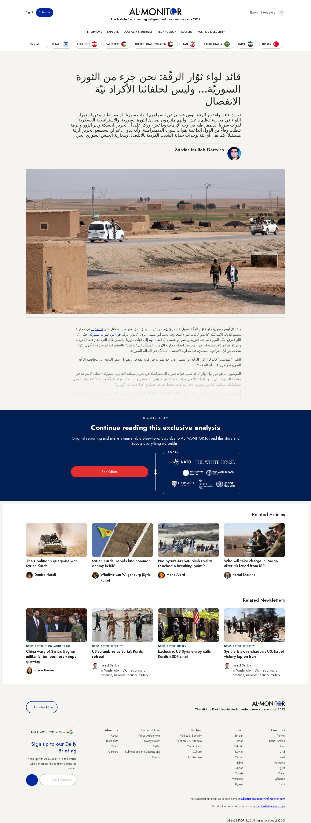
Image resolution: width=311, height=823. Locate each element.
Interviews (94, 32)
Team (114, 746)
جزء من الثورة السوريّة (105, 334)
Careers (113, 751)
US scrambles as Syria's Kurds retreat (117, 654)
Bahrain (238, 746)
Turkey (281, 735)
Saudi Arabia (277, 741)
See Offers (110, 471)
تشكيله (151, 393)
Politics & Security (211, 32)
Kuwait (239, 751)
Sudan (239, 768)
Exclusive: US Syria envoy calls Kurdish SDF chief (184, 654)
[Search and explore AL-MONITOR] (281, 12)
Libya (240, 762)
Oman (239, 741)
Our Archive (194, 757)
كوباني (120, 384)
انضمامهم (155, 339)
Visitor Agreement (149, 735)
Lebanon (280, 779)
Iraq (240, 730)
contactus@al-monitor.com (269, 806)
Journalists (112, 741)
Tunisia (239, 773)
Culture (186, 32)
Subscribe (44, 12)
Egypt (281, 768)
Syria (282, 784)
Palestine (279, 762)
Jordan (239, 735)
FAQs (156, 746)
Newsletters (268, 12)
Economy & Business (138, 32)
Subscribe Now (42, 707)
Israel (282, 757)
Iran (282, 746)
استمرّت (97, 329)
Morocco (237, 779)
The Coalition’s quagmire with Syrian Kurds (52, 563)
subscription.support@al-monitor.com (263, 799)
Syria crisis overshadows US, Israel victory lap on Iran (254, 654)
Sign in (30, 12)
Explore (113, 32)
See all (35, 44)
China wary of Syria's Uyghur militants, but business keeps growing (51, 656)
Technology (166, 32)
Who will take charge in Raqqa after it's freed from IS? (251, 563)
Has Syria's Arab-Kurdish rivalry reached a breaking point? (185, 563)
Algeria (238, 784)
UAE (282, 751)
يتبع (165, 329)
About (114, 735)
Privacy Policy (151, 741)
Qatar (281, 773)
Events (254, 12)
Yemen (239, 757)
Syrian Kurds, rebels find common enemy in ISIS (121, 563)
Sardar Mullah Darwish (199, 149)
